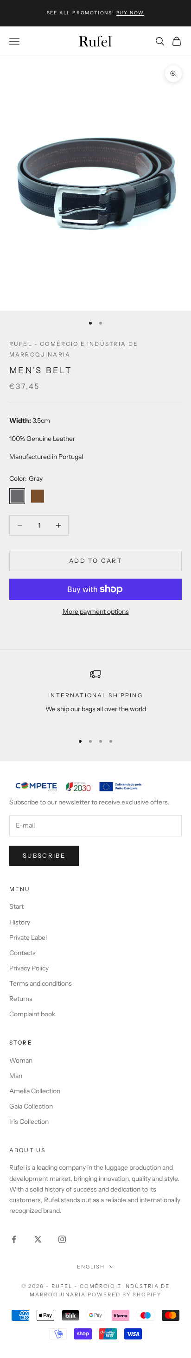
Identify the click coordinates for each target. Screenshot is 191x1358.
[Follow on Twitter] (38, 1239)
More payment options (96, 611)
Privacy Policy (29, 968)
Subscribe (44, 855)
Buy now (130, 13)
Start (16, 906)
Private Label (28, 937)
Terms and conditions (40, 983)
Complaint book (32, 1014)
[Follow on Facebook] (14, 1239)
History (19, 922)
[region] (95, 697)
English (91, 1266)
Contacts (22, 953)
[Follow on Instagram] (62, 1239)
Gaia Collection (31, 1106)
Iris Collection (29, 1121)
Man (15, 1075)
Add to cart (95, 560)
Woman (20, 1060)
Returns (20, 999)
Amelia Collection (34, 1091)
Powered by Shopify (124, 1294)
